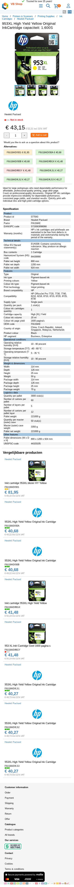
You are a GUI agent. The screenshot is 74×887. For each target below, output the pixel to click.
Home (5, 16)
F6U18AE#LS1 (12, 688)
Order (7, 792)
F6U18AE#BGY (12, 650)
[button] (69, 36)
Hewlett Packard (25, 19)
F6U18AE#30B (12, 564)
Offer (7, 819)
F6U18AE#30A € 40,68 (50, 152)
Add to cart (41, 135)
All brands (10, 835)
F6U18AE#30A (12, 526)
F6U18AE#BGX (12, 607)
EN (69, 12)
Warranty (9, 808)
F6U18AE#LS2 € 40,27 (18, 179)
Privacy (8, 858)
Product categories (14, 829)
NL (64, 12)
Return (8, 813)
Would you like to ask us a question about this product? (31, 142)
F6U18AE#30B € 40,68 (18, 161)
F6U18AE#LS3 (12, 766)
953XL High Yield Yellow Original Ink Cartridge (30, 521)
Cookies (9, 863)
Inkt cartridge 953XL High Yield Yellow (26, 603)
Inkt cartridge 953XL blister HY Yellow (26, 483)
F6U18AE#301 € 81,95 (18, 152)
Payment (9, 798)
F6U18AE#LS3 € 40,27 (50, 179)
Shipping (9, 803)
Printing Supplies (46, 16)
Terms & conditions (14, 869)
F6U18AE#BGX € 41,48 (51, 161)
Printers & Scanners (23, 16)
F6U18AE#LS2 (12, 727)
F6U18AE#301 (12, 487)
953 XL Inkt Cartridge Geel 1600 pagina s (28, 645)
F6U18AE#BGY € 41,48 (18, 170)
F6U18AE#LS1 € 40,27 (51, 170)
